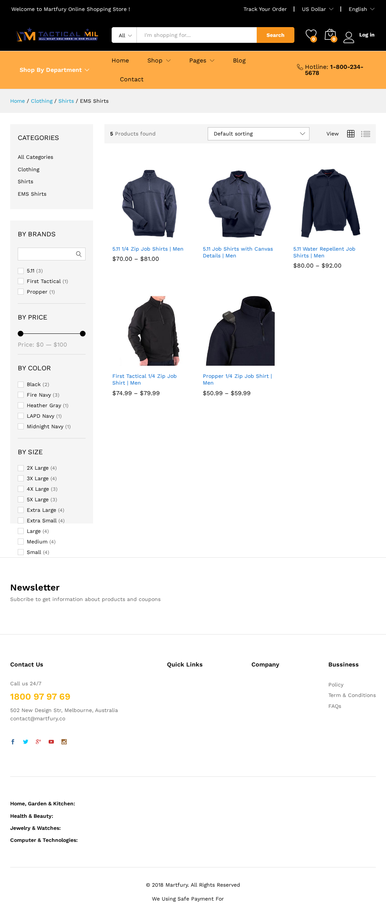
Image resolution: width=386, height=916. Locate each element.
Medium (37, 542)
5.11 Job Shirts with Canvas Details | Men (238, 252)
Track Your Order (265, 9)
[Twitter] (25, 742)
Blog (239, 61)
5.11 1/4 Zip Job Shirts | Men (148, 271)
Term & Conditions (352, 695)
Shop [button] (154, 61)
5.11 (30, 271)
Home (120, 61)
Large (34, 531)
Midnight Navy (45, 426)
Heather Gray (44, 405)
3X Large (38, 478)
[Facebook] (12, 742)
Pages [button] (197, 61)
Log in (367, 35)
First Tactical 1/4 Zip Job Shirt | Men (144, 402)
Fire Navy (39, 395)
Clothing (28, 169)
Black (34, 384)
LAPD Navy (40, 416)
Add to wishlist (157, 236)
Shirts (25, 181)
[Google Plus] (38, 742)
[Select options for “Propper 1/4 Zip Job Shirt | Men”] (230, 363)
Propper (37, 292)
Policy (335, 685)
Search (276, 35)
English (358, 9)
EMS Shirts (32, 194)
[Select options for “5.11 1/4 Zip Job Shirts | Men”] (139, 236)
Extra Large (41, 510)
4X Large (38, 489)
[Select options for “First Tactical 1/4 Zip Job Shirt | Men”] (139, 363)
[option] (124, 253)
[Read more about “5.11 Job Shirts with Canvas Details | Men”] (230, 236)
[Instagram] (64, 742)
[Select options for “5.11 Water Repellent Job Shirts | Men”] (320, 236)
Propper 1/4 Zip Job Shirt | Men (237, 402)
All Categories (35, 157)
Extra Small (42, 520)
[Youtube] (51, 742)
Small (34, 552)
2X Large (38, 468)
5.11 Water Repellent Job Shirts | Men (324, 274)
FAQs (334, 706)
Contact (132, 79)
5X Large (38, 499)
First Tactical (44, 281)
